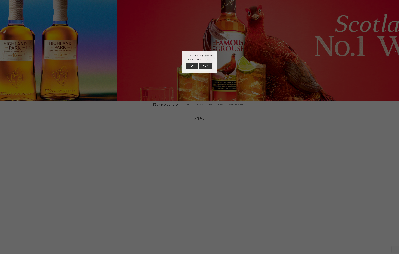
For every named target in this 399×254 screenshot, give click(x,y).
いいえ (205, 66)
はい (192, 66)
